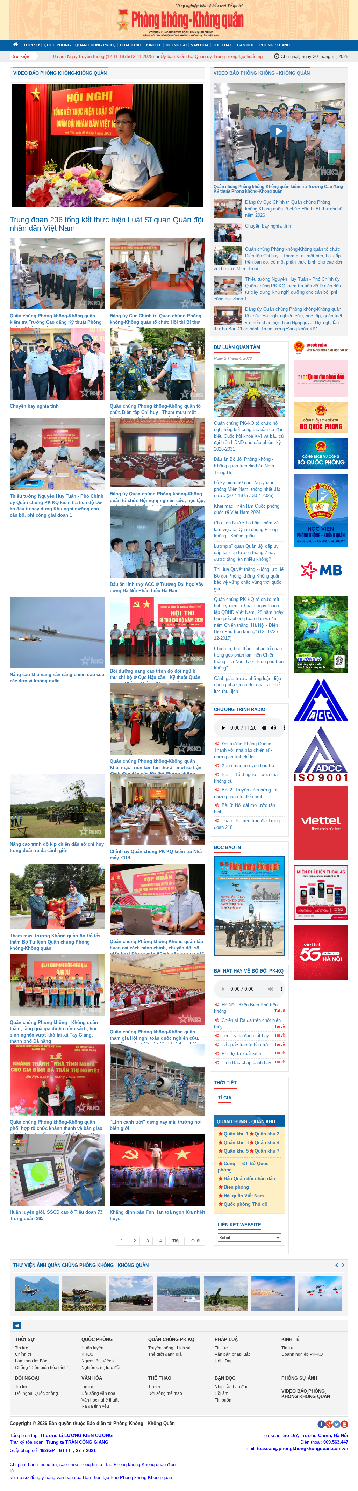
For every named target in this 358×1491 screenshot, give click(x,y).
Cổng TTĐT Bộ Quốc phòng (243, 1167)
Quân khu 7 (267, 1151)
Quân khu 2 (267, 1134)
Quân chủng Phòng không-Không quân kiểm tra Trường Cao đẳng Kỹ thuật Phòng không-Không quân (56, 322)
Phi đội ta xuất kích (241, 1053)
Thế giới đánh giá (165, 1354)
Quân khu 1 (236, 1134)
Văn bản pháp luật (232, 1354)
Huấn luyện (92, 1348)
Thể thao (223, 45)
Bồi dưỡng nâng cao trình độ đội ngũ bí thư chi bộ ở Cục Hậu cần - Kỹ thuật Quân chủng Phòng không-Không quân (155, 677)
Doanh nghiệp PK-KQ (302, 1354)
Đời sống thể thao (165, 1393)
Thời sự (31, 45)
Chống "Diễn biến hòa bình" (41, 1367)
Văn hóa (200, 45)
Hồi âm (221, 1393)
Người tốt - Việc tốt (99, 1361)
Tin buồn (223, 1400)
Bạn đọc (246, 45)
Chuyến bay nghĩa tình (34, 406)
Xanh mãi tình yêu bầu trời (249, 765)
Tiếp (176, 1241)
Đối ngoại (176, 45)
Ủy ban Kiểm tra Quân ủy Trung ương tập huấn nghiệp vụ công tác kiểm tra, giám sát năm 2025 (234, 56)
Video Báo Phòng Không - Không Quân (262, 73)
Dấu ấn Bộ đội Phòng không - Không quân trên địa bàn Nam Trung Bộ (244, 466)
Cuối (195, 1241)
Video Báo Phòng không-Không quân (60, 73)
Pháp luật (131, 45)
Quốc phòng (57, 45)
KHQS (87, 1354)
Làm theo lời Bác (31, 1361)
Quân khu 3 (236, 1142)
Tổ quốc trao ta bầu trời (246, 1044)
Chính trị (23, 1354)
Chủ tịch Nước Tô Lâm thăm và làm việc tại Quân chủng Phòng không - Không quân (246, 529)
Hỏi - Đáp (224, 1361)
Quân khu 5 (236, 1151)
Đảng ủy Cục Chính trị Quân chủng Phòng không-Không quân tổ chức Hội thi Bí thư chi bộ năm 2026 (155, 322)
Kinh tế (154, 45)
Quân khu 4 (267, 1142)
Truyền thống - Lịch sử (169, 1348)
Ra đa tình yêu (95, 1406)
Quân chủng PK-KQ (95, 45)
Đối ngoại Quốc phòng (36, 1393)
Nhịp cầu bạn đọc (231, 1386)
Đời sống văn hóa (98, 1393)
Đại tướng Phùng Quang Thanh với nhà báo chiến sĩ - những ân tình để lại (243, 750)
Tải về (279, 1011)
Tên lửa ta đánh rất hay (245, 1035)
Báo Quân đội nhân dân (249, 1178)
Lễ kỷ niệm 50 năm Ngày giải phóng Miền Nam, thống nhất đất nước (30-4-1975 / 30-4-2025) (247, 489)
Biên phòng (236, 1187)
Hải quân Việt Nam (244, 1195)
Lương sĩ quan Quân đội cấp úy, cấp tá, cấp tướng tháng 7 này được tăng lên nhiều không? (247, 553)
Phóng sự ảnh (274, 45)
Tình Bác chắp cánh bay (246, 1062)
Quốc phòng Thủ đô (245, 1204)
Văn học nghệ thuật (100, 1400)
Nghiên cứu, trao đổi (100, 1367)
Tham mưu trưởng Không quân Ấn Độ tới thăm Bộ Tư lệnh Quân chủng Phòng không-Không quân (55, 942)
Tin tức (21, 1348)
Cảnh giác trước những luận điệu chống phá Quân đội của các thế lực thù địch (247, 685)
